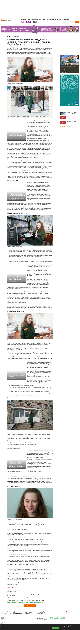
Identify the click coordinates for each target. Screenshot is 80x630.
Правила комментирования (30, 614)
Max (29, 582)
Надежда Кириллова (12, 584)
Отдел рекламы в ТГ (41, 612)
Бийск (12, 587)
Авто (47, 19)
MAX (45, 622)
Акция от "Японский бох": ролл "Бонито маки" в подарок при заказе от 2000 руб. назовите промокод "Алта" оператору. (58, 618)
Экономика (42, 19)
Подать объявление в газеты (43, 616)
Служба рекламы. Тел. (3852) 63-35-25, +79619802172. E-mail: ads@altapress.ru (43, 621)
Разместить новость (65, 126)
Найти (77, 22)
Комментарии (30, 605)
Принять (55, 627)
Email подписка (40, 618)
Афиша (38, 617)
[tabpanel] (69, 65)
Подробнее (47, 627)
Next (78, 59)
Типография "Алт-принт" (18, 613)
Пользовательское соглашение (29, 613)
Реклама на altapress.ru (42, 611)
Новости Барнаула (25, 19)
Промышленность (65, 19)
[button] (14, 88)
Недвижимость (35, 19)
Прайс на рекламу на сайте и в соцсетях (58, 615)
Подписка (15, 611)
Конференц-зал (16, 612)
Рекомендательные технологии (41, 614)
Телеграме (23, 582)
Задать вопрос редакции (55, 613)
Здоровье (51, 19)
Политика (57, 19)
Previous (61, 59)
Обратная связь (28, 611)
